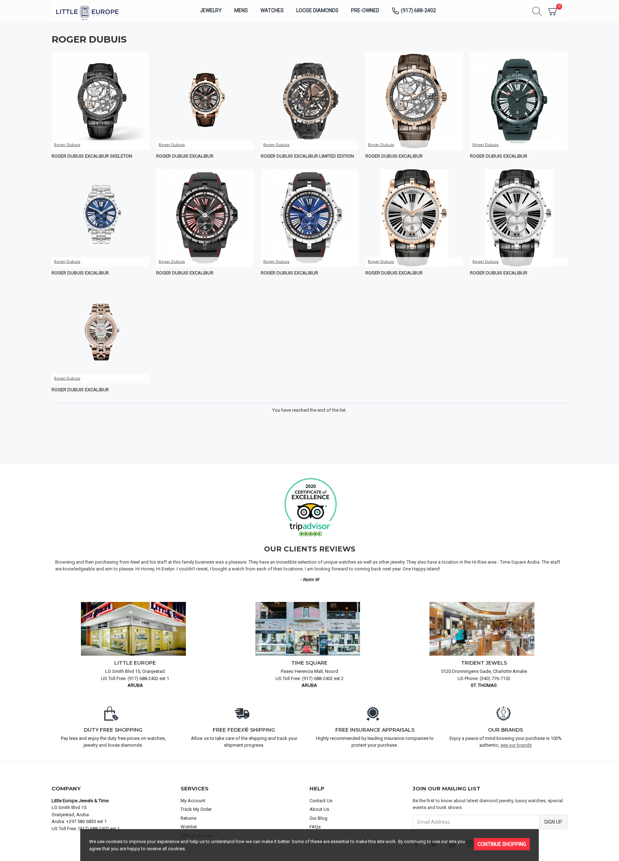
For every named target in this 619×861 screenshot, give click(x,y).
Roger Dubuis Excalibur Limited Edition (307, 156)
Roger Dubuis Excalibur (184, 156)
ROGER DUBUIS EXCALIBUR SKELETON (92, 156)
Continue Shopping (502, 844)
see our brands (516, 745)
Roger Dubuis (67, 145)
